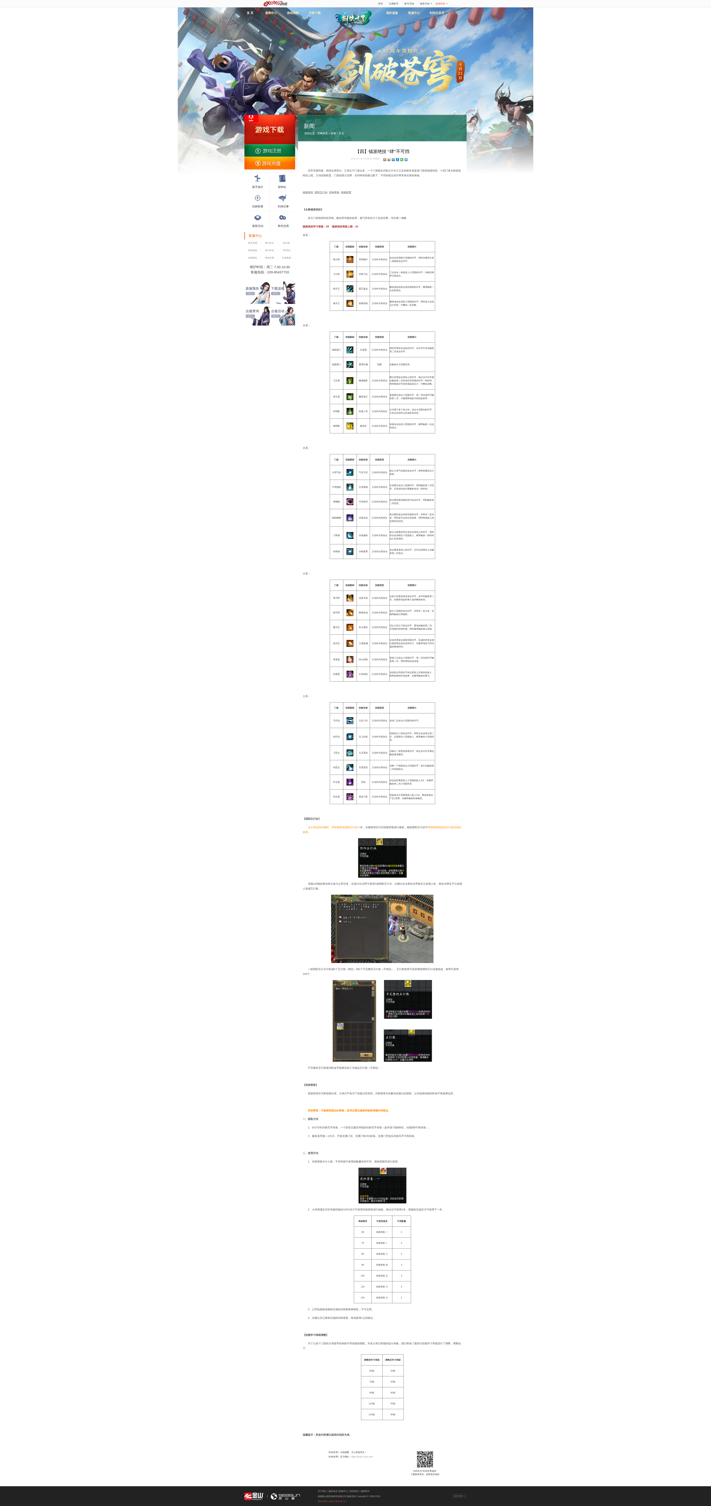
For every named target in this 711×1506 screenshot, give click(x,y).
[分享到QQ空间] (384, 159)
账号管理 (252, 243)
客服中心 (414, 12)
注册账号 (393, 3)
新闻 (333, 133)
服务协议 (333, 1491)
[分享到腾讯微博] (393, 159)
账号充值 (409, 3)
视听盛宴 (392, 12)
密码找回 (252, 250)
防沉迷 (286, 243)
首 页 (250, 12)
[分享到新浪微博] (389, 159)
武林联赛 (257, 206)
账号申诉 (269, 250)
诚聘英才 (365, 1491)
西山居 (285, 1496)
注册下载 (315, 12)
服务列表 (425, 3)
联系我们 (354, 1491)
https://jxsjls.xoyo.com (362, 1456)
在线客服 (286, 257)
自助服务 (252, 257)
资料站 (282, 186)
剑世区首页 (437, 12)
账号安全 (269, 243)
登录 (380, 3)
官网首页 (322, 133)
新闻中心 (271, 12)
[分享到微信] (401, 159)
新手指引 (257, 186)
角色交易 (283, 225)
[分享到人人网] (397, 159)
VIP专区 (287, 250)
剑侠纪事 (283, 206)
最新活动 (257, 225)
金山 (254, 1496)
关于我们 (322, 1491)
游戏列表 (440, 3)
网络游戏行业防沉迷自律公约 (332, 1501)
